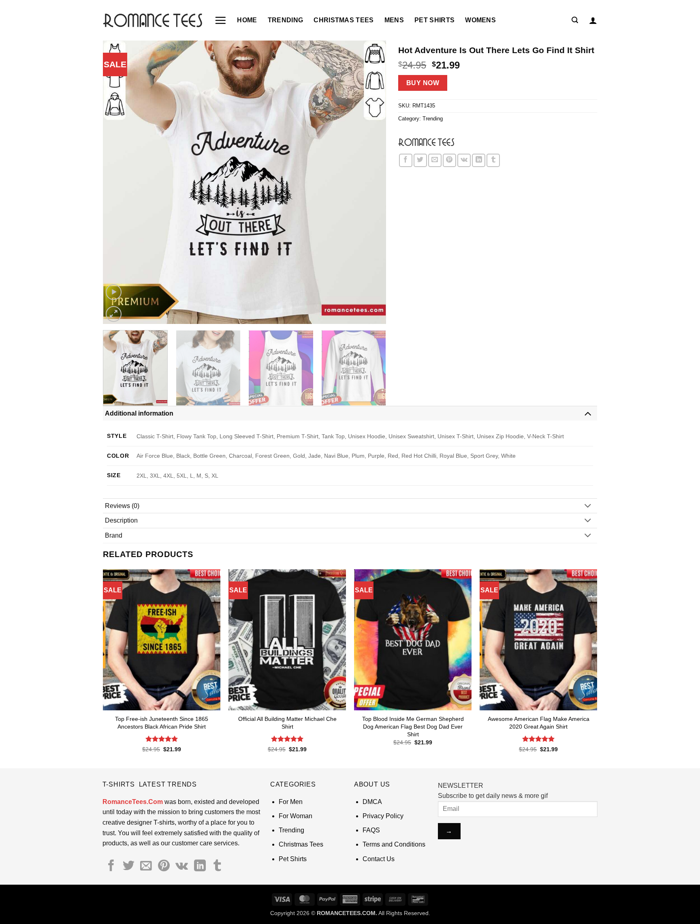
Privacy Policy (383, 816)
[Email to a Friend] (435, 160)
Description (121, 520)
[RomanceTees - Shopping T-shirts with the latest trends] (152, 20)
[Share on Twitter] (420, 160)
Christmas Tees (343, 20)
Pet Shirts (434, 20)
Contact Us (379, 858)
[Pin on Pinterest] (449, 160)
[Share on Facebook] (405, 160)
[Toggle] (587, 413)
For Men (291, 801)
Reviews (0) (122, 505)
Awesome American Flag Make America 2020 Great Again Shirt (538, 723)
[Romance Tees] (426, 142)
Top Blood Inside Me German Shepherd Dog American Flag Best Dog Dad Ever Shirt (413, 726)
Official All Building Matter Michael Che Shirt (287, 723)
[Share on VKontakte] (464, 160)
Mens (394, 20)
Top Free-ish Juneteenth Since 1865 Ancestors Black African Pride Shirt (161, 723)
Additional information (139, 413)
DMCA (372, 801)
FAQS (371, 830)
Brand (113, 535)
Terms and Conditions (394, 844)
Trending (285, 20)
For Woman (295, 816)
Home (247, 20)
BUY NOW (422, 82)
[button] (220, 20)
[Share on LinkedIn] (478, 160)
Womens (480, 20)
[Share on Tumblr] (493, 160)
